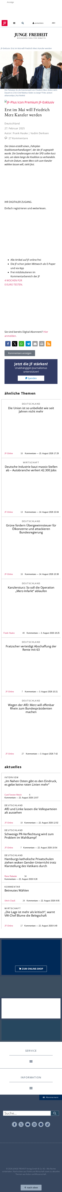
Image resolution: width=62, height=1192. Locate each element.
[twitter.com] (21, 1124)
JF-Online (8, 453)
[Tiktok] (47, 1124)
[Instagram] (34, 1124)
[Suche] (55, 1113)
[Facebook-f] (14, 1124)
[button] (14, 23)
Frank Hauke (9, 633)
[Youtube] (27, 1124)
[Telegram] (40, 1124)
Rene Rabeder (11, 876)
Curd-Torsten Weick (13, 795)
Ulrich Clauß (10, 901)
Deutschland (12, 123)
